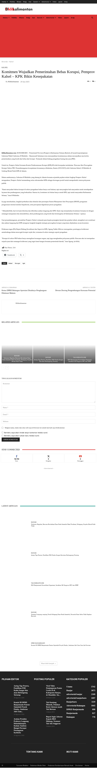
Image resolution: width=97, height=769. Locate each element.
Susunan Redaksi (22, 765)
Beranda (5, 62)
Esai (30, 2)
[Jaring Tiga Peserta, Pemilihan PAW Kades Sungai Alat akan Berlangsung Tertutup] (48, 344)
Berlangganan (80, 456)
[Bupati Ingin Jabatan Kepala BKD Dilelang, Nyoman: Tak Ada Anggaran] (39, 719)
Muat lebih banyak (47, 663)
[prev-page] (3, 367)
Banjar (16, 355)
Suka (16, 456)
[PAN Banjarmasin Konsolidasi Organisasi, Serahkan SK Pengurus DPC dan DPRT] (79, 344)
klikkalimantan (13, 81)
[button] (92, 18)
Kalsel (11, 62)
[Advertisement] (48, 39)
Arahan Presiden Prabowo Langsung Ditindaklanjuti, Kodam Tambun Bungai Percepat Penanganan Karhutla (21, 726)
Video (54, 2)
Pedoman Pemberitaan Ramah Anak (60, 765)
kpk (24, 263)
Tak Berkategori (79, 357)
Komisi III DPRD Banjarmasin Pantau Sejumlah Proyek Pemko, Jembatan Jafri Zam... (22, 706)
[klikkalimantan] (4, 81)
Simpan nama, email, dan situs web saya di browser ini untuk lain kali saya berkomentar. (35, 428)
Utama (4, 2)
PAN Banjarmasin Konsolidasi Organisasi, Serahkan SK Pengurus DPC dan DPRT (80, 360)
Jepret (60, 2)
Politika (12, 2)
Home (87, 765)
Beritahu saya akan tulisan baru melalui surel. (22, 436)
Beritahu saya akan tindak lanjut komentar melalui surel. (26, 433)
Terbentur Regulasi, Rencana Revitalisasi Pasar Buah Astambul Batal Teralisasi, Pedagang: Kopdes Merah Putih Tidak (17, 359)
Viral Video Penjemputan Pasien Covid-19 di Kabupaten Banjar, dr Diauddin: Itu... (54, 690)
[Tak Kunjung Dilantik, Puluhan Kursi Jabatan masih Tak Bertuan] (39, 704)
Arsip (66, 2)
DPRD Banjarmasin (38, 643)
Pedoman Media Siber (38, 765)
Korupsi (17, 263)
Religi (25, 2)
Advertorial (45, 2)
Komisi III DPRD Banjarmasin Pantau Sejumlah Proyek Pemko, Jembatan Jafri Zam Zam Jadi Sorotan (61, 645)
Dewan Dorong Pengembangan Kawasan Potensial (75, 290)
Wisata (19, 2)
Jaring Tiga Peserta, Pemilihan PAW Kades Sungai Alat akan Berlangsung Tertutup (48, 360)
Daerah (35, 2)
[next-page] (7, 367)
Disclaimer (79, 765)
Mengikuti (48, 456)
